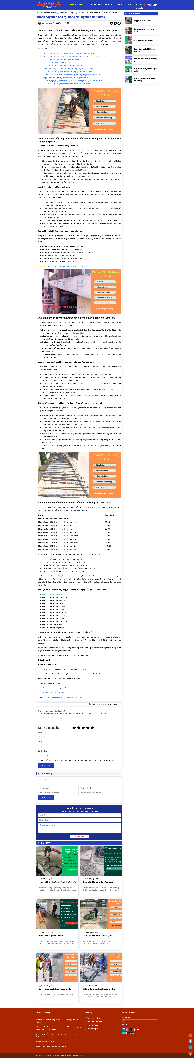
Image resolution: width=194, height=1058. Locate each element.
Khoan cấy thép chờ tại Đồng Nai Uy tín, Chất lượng (70, 17)
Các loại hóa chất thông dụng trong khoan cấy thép (64, 66)
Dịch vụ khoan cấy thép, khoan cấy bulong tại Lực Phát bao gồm (69, 72)
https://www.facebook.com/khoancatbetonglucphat (63, 697)
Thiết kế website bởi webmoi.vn (76, 1055)
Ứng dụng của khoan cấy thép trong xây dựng (62, 60)
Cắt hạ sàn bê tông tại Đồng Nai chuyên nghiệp (99, 989)
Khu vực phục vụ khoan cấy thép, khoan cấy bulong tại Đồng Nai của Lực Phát (74, 81)
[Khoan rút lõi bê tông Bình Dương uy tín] (128, 60)
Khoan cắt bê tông (76, 5)
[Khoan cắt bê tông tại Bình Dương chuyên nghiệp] (128, 79)
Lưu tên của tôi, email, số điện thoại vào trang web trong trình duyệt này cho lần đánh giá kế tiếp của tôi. (77, 760)
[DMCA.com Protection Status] (128, 1034)
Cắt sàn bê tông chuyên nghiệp (143, 40)
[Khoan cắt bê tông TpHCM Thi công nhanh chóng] (128, 50)
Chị (89, 788)
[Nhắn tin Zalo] (190, 1048)
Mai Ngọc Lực (47, 23)
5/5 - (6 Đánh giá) (113, 704)
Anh (84, 788)
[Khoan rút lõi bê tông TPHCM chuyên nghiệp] (128, 69)
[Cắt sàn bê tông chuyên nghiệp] (128, 40)
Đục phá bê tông (110, 5)
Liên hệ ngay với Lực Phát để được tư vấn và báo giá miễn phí (68, 84)
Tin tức (134, 5)
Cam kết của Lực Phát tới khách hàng (59, 63)
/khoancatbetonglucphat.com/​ (53, 692)
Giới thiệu (139, 8)
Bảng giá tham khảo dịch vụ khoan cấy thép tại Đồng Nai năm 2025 (66, 78)
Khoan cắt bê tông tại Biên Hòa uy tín (52, 935)
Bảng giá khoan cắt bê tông (141, 21)
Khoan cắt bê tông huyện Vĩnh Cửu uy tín (97, 935)
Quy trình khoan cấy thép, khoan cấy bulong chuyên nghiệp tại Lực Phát (67, 69)
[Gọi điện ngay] (190, 1035)
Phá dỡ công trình (124, 5)
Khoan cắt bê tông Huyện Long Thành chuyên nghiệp (57, 882)
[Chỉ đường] (190, 1053)
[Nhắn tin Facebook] (190, 1041)
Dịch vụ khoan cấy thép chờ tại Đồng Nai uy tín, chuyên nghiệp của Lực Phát (69, 53)
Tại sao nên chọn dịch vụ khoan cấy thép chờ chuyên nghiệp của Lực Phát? (73, 75)
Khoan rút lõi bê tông (94, 5)
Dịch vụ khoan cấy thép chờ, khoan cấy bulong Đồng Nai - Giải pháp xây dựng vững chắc (73, 56)
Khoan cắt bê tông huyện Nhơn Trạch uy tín (98, 882)
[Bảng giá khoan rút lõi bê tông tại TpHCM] (128, 30)
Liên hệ (140, 5)
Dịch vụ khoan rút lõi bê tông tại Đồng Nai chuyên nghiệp (66, 266)
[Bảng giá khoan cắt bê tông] (128, 20)
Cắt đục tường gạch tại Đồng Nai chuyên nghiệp (55, 989)
